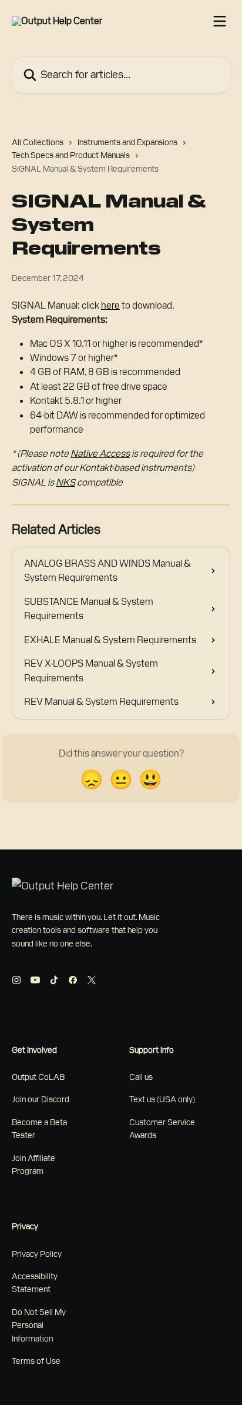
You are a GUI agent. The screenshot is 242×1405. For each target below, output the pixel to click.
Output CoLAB (38, 1077)
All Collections (37, 142)
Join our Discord (40, 1099)
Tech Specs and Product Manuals (71, 155)
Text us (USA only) (162, 1099)
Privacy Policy (37, 1254)
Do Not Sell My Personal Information (39, 1325)
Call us (141, 1077)
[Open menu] (219, 21)
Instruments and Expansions (127, 142)
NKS (65, 482)
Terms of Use (36, 1361)
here (110, 305)
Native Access (100, 453)
